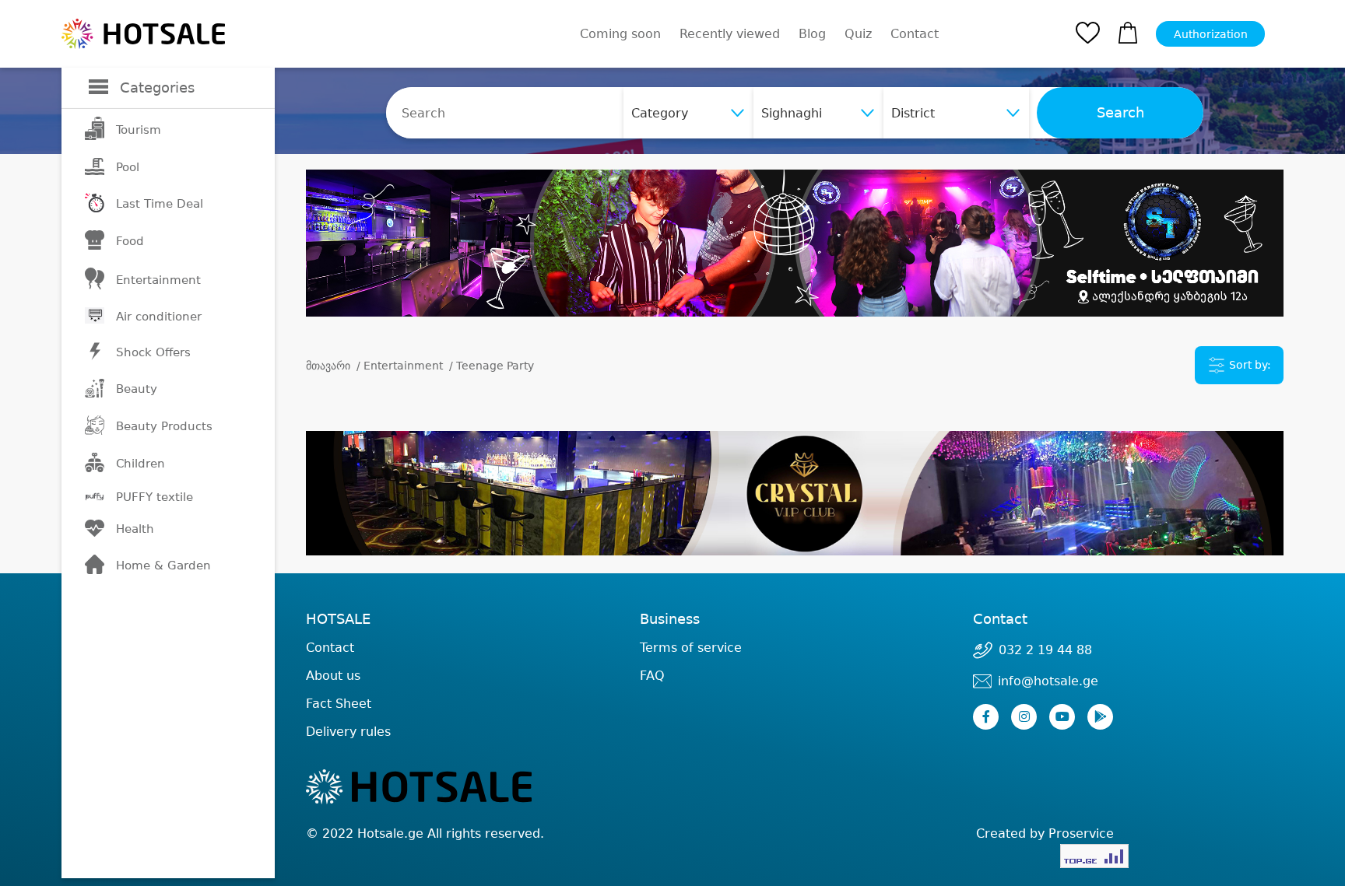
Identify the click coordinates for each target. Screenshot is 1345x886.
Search (1120, 113)
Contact (914, 34)
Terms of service (691, 647)
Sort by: (1248, 365)
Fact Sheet (338, 703)
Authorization (1211, 34)
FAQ (652, 675)
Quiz (858, 33)
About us (333, 675)
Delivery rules (348, 731)
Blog (812, 33)
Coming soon (620, 33)
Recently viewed (730, 33)
